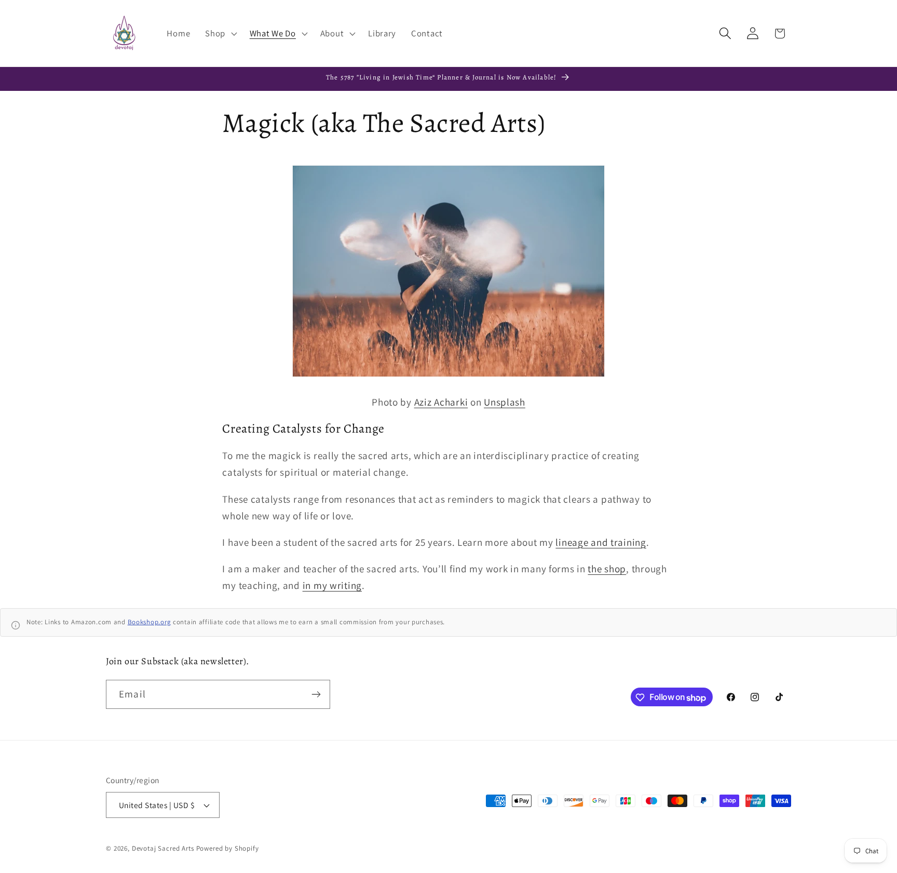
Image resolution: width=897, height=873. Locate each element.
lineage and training (600, 542)
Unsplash (504, 402)
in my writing (332, 585)
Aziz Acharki (441, 402)
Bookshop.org (149, 621)
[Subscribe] (316, 694)
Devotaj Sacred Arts (163, 848)
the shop (607, 568)
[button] (220, 33)
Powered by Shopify (227, 848)
